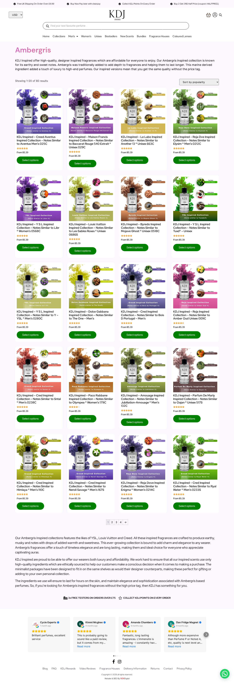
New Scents (127, 36)
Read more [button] (83, 646)
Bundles (141, 36)
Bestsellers (111, 36)
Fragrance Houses (159, 36)
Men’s (71, 36)
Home (46, 36)
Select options (30, 160)
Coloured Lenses (182, 36)
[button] (27, 634)
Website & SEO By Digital (117, 678)
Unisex (98, 36)
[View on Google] (35, 624)
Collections (59, 36)
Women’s (86, 36)
